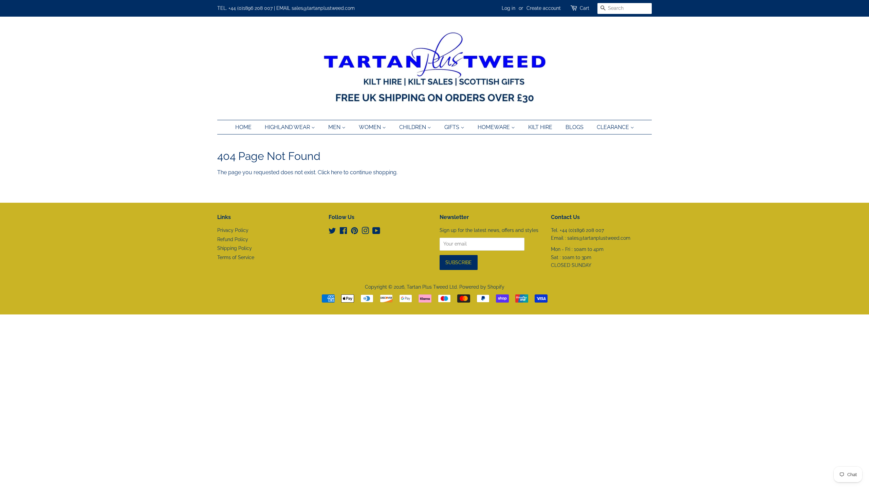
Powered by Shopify (481, 287)
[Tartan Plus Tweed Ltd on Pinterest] (354, 232)
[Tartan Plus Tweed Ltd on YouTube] (376, 232)
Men (335, 127)
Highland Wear (288, 127)
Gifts (452, 127)
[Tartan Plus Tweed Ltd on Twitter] (332, 232)
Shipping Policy (234, 248)
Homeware (494, 127)
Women (370, 127)
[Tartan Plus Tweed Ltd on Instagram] (365, 232)
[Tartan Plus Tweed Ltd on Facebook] (343, 232)
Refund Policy (232, 239)
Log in (508, 8)
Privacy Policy (232, 230)
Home (243, 127)
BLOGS (575, 127)
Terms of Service (235, 257)
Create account (543, 8)
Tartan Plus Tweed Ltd (432, 287)
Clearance (613, 127)
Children (413, 127)
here (336, 172)
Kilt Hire (540, 127)
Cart (584, 8)
